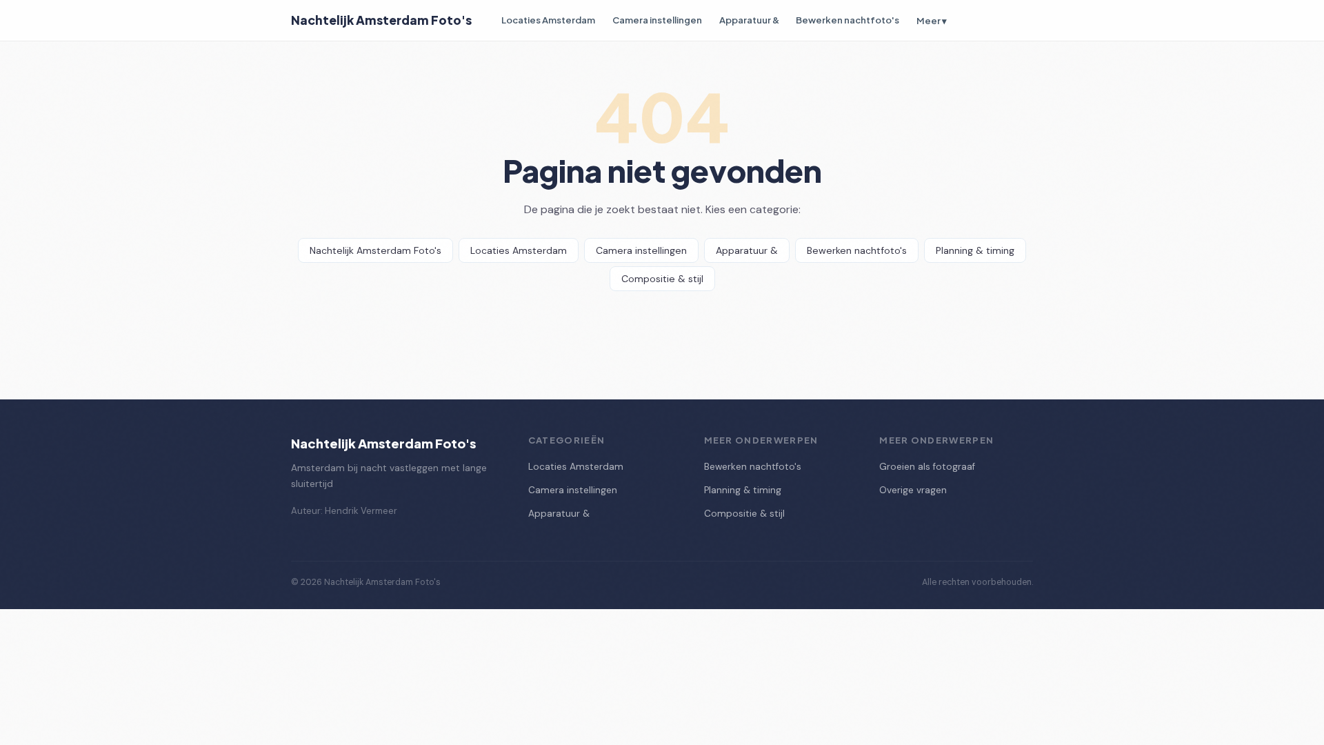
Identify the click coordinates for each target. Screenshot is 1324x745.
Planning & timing (975, 250)
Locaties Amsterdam (548, 20)
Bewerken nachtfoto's (847, 20)
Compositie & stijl (662, 278)
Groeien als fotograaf (927, 467)
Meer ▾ (931, 20)
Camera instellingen (657, 20)
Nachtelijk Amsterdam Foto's (381, 20)
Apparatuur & (749, 20)
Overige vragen (913, 490)
